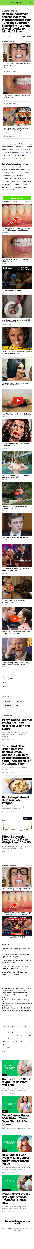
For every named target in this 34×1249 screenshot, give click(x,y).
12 (13, 1035)
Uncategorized (9, 10)
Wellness (5, 1111)
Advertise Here (27, 1228)
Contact (20, 1230)
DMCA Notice (18, 1228)
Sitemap (14, 1230)
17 (4, 1038)
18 (8, 1038)
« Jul (3, 1051)
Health (4, 1075)
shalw (3, 686)
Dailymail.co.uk (23, 158)
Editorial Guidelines (7, 1228)
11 (8, 1035)
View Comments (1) (17, 198)
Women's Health (7, 1190)
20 (17, 1038)
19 (13, 1038)
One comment (6, 36)
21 (21, 1038)
